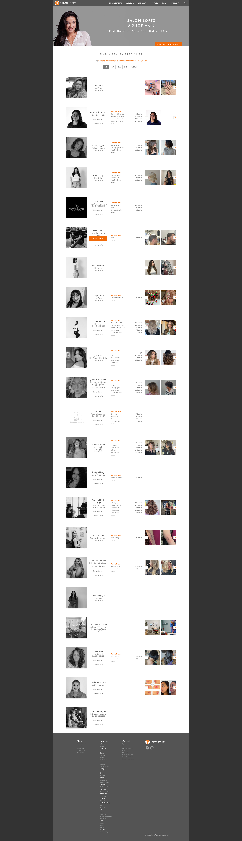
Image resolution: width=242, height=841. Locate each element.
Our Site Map (80, 748)
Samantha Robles (98, 560)
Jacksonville (103, 755)
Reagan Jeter (98, 535)
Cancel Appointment (127, 757)
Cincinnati (103, 818)
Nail (119, 67)
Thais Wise (98, 651)
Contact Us (125, 750)
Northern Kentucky (105, 787)
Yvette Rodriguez (98, 711)
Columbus (103, 814)
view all (113, 124)
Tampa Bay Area (104, 766)
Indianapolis (103, 780)
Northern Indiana (104, 782)
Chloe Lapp (98, 175)
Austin (102, 823)
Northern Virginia (105, 832)
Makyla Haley (98, 472)
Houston (102, 825)
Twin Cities (103, 796)
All (106, 67)
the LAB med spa (98, 682)
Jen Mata (98, 355)
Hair (112, 67)
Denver (102, 751)
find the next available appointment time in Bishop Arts (122, 61)
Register (124, 746)
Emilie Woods (98, 265)
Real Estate (125, 752)
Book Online (98, 238)
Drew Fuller (98, 230)
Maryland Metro (104, 791)
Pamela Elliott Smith (98, 501)
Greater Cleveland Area (106, 816)
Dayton (102, 812)
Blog (164, 3)
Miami (102, 757)
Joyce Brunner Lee (98, 379)
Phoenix (102, 746)
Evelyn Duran (98, 295)
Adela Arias (98, 85)
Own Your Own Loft (127, 748)
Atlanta (102, 771)
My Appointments (115, 3)
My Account (174, 3)
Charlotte (102, 807)
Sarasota (102, 764)
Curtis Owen (98, 201)
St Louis (102, 800)
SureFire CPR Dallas (98, 624)
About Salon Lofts (81, 744)
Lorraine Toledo (98, 444)
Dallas (102, 827)
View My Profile (98, 90)
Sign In (124, 744)
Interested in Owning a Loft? (168, 44)
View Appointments (127, 754)
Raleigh (102, 805)
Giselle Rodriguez (98, 321)
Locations (130, 3)
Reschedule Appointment (128, 759)
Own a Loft (142, 3)
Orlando (102, 762)
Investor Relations (81, 746)
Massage (134, 67)
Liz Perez (98, 411)
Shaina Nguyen (98, 595)
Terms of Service (81, 750)
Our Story (154, 3)
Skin (125, 67)
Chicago (102, 775)
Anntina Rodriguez (98, 112)
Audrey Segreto (98, 145)
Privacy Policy (80, 752)
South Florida (103, 760)
